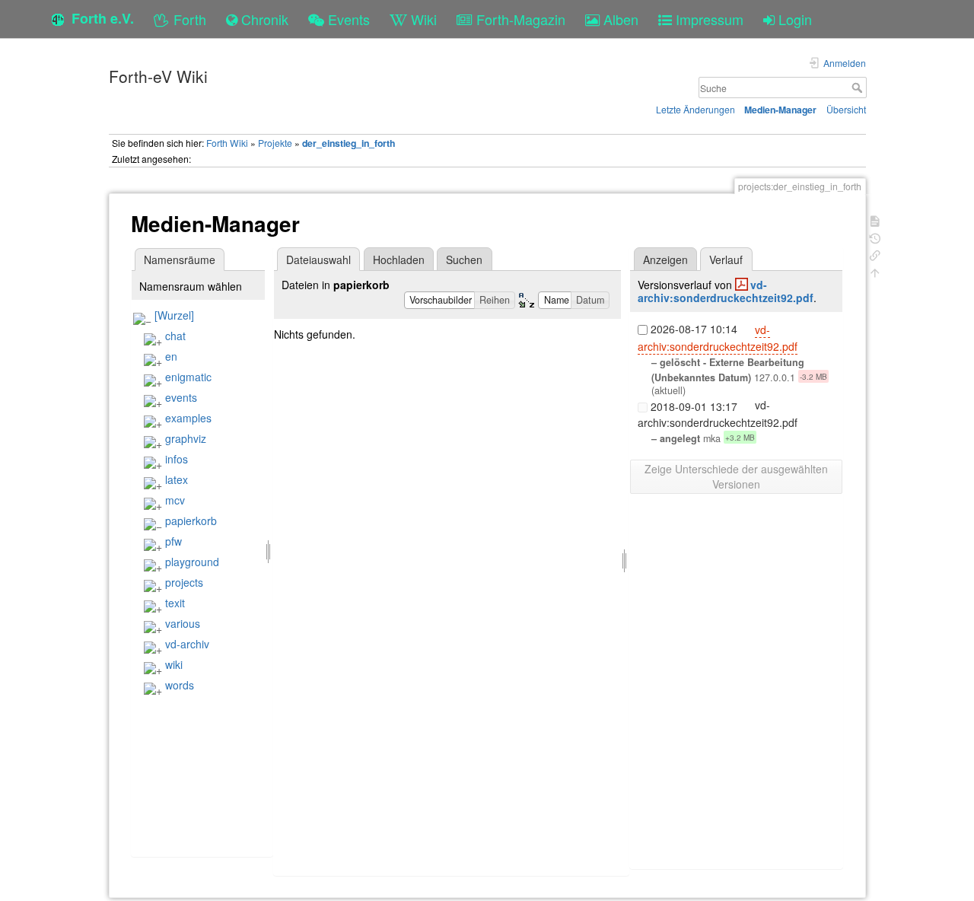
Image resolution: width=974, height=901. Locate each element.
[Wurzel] (174, 315)
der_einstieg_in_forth (348, 143)
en (171, 356)
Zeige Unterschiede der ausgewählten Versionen (736, 476)
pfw (173, 541)
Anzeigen (665, 259)
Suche (858, 87)
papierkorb (191, 520)
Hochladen (399, 259)
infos (176, 458)
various (182, 623)
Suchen (464, 259)
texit (175, 602)
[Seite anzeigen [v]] (875, 219)
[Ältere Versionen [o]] (875, 237)
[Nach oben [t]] (875, 271)
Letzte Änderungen (695, 109)
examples (188, 417)
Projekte (275, 142)
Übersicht (846, 109)
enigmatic (188, 376)
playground (192, 561)
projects (184, 582)
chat (175, 335)
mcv (175, 500)
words (179, 684)
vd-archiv (187, 643)
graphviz (185, 438)
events (181, 397)
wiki (174, 664)
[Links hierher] (875, 254)
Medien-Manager (780, 109)
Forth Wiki (227, 142)
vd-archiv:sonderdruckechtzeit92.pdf (725, 291)
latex (176, 479)
